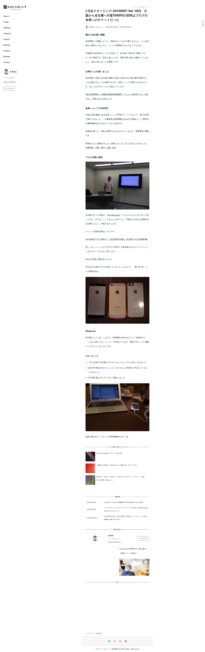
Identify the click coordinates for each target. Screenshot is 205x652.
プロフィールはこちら (9, 82)
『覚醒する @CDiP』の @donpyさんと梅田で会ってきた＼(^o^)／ (117, 465)
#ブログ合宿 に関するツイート (99, 259)
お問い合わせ (135, 649)
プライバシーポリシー (102, 649)
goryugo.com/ (113, 215)
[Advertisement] (117, 605)
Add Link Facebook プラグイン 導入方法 (109, 453)
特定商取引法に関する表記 (120, 649)
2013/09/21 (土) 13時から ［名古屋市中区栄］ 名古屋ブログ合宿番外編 (116, 239)
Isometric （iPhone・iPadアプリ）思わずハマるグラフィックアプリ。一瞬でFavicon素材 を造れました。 (120, 478)
